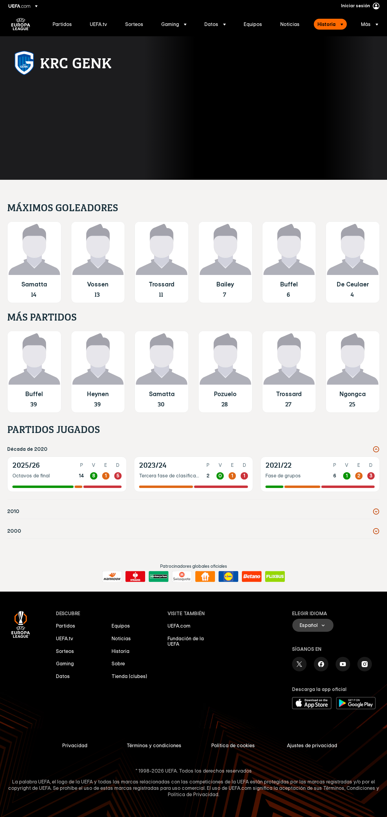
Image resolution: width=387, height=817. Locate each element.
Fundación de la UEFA (185, 641)
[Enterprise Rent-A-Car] (158, 576)
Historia (120, 651)
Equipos (121, 625)
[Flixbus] (275, 576)
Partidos (65, 625)
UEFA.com (178, 625)
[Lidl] (228, 576)
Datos (63, 676)
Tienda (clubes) (129, 676)
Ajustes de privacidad (312, 745)
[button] (173, 24)
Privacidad (74, 745)
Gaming (65, 663)
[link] (62, 24)
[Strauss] (135, 576)
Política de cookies (233, 745)
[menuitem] (64, 24)
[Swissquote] (182, 576)
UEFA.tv (64, 638)
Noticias (121, 638)
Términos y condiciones (154, 745)
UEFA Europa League (20, 24)
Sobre (118, 663)
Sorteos (65, 651)
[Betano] (252, 576)
